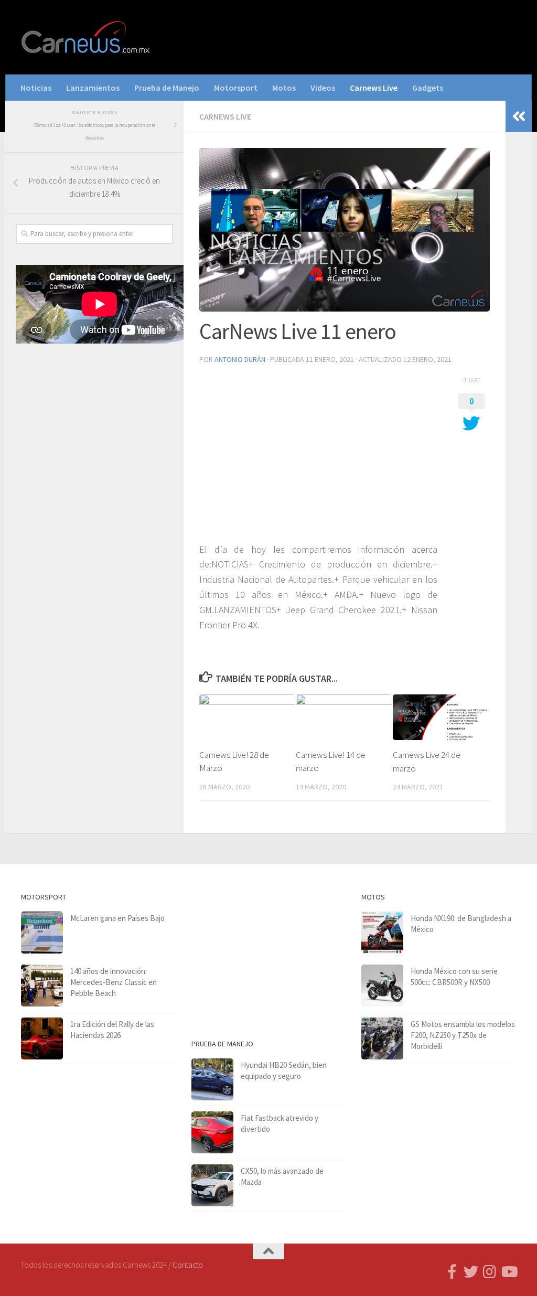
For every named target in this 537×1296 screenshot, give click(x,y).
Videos (322, 87)
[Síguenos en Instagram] (489, 1272)
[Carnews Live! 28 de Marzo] (247, 717)
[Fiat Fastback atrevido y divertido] (212, 1132)
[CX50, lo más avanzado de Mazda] (212, 1185)
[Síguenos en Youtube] (508, 1272)
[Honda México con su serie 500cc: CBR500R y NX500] (382, 985)
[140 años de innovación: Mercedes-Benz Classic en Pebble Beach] (42, 985)
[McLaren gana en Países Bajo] (42, 933)
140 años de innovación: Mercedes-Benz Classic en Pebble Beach (113, 982)
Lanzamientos (93, 87)
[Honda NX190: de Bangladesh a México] (382, 933)
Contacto (188, 1265)
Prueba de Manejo (166, 87)
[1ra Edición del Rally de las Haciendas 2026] (42, 1038)
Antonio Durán (239, 359)
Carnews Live (374, 87)
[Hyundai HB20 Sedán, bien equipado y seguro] (212, 1079)
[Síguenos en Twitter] (471, 1272)
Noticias (35, 87)
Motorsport (235, 87)
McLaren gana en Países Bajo (117, 918)
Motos (284, 87)
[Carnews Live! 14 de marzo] (344, 717)
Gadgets (427, 87)
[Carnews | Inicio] (86, 37)
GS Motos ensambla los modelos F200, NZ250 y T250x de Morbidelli (463, 1035)
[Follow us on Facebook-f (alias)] (452, 1272)
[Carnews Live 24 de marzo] (441, 717)
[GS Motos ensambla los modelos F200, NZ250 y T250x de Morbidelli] (382, 1038)
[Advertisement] (94, 433)
